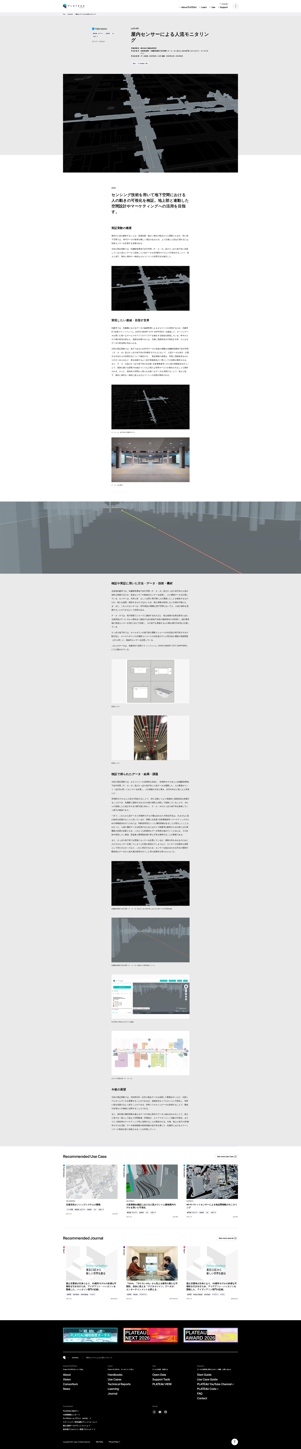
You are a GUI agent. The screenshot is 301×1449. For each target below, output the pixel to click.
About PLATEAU (188, 7)
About (67, 1374)
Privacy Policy (113, 1442)
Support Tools (161, 1379)
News (66, 1388)
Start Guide (204, 1374)
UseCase (70, 14)
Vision (67, 1379)
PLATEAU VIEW (162, 1384)
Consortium (70, 1384)
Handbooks (115, 1374)
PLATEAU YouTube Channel (214, 1384)
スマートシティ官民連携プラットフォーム (79, 1422)
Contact (202, 1398)
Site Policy (99, 1442)
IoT (113, 33)
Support (224, 7)
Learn (204, 7)
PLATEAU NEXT (70, 1411)
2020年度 (108, 33)
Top (64, 14)
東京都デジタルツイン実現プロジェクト (78, 1429)
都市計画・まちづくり (98, 33)
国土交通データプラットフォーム (75, 1425)
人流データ (95, 36)
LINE (146, 63)
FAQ (199, 1393)
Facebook (142, 63)
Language (224, 4)
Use (213, 7)
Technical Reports (119, 1384)
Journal (112, 1393)
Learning (113, 1388)
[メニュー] (235, 6)
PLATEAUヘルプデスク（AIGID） (76, 1418)
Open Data (159, 1374)
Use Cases (114, 1379)
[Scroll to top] (291, 1323)
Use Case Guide (207, 1379)
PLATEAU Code (206, 1388)
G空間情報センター (70, 1415)
